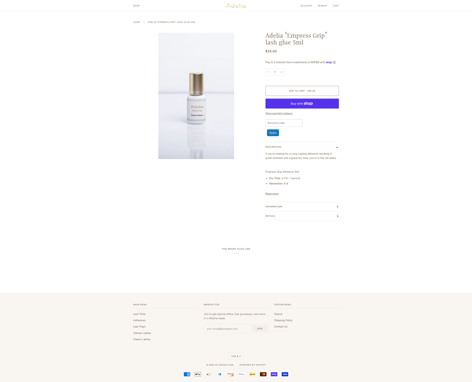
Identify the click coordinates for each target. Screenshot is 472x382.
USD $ (234, 356)
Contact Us (280, 326)
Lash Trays (139, 326)
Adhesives (139, 320)
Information (274, 206)
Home (136, 22)
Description (273, 147)
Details (270, 216)
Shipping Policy (283, 320)
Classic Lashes (141, 339)
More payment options (279, 113)
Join (260, 328)
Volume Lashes (142, 333)
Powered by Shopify (253, 365)
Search (278, 314)
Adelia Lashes (218, 365)
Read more (272, 193)
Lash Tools (139, 314)
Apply (273, 132)
